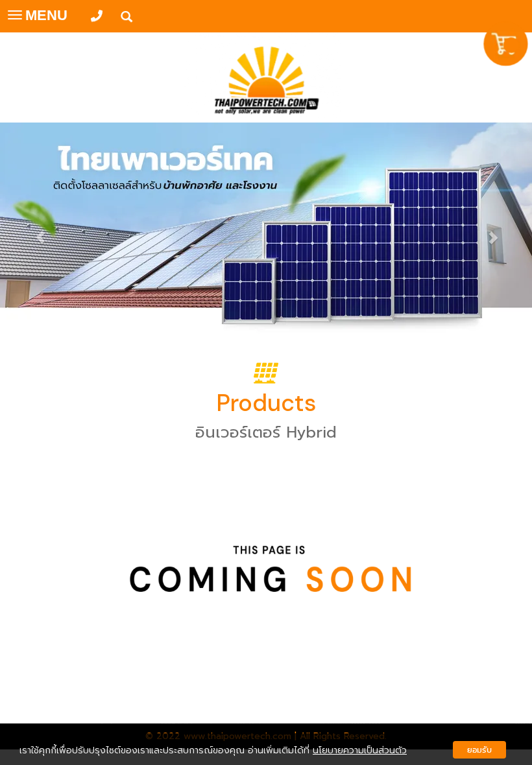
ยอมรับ (479, 750)
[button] (40, 231)
